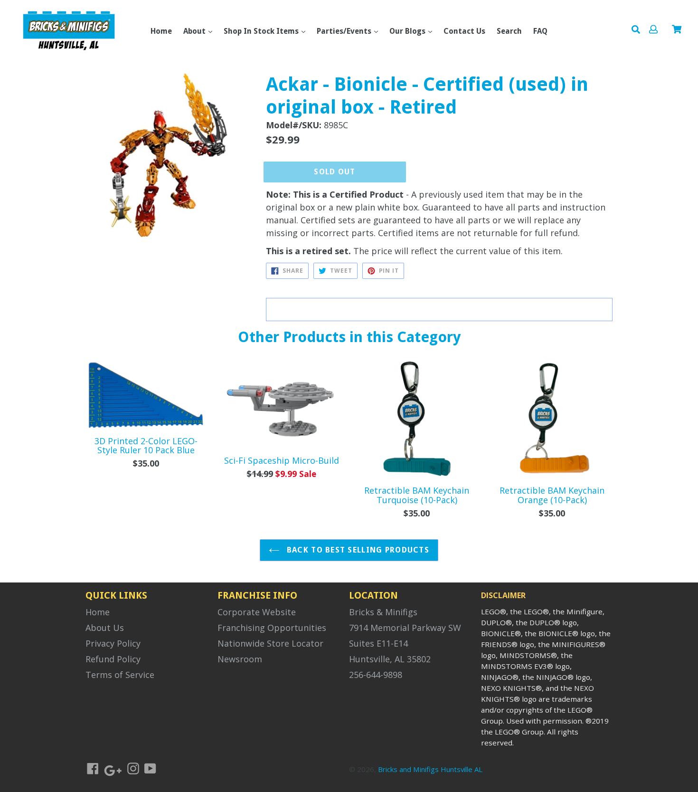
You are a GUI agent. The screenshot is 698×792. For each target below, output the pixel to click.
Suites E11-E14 (378, 643)
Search (509, 31)
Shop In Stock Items (262, 31)
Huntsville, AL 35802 (390, 659)
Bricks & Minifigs (383, 612)
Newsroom (239, 659)
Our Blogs (408, 31)
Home (161, 31)
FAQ (540, 31)
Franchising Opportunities (271, 627)
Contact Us (464, 31)
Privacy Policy (113, 643)
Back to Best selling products (356, 549)
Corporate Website (256, 612)
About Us (104, 627)
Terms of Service (119, 674)
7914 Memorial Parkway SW (405, 627)
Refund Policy (113, 659)
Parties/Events (345, 31)
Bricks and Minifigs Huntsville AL (430, 769)
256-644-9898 (375, 674)
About (195, 31)
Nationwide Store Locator (270, 643)
